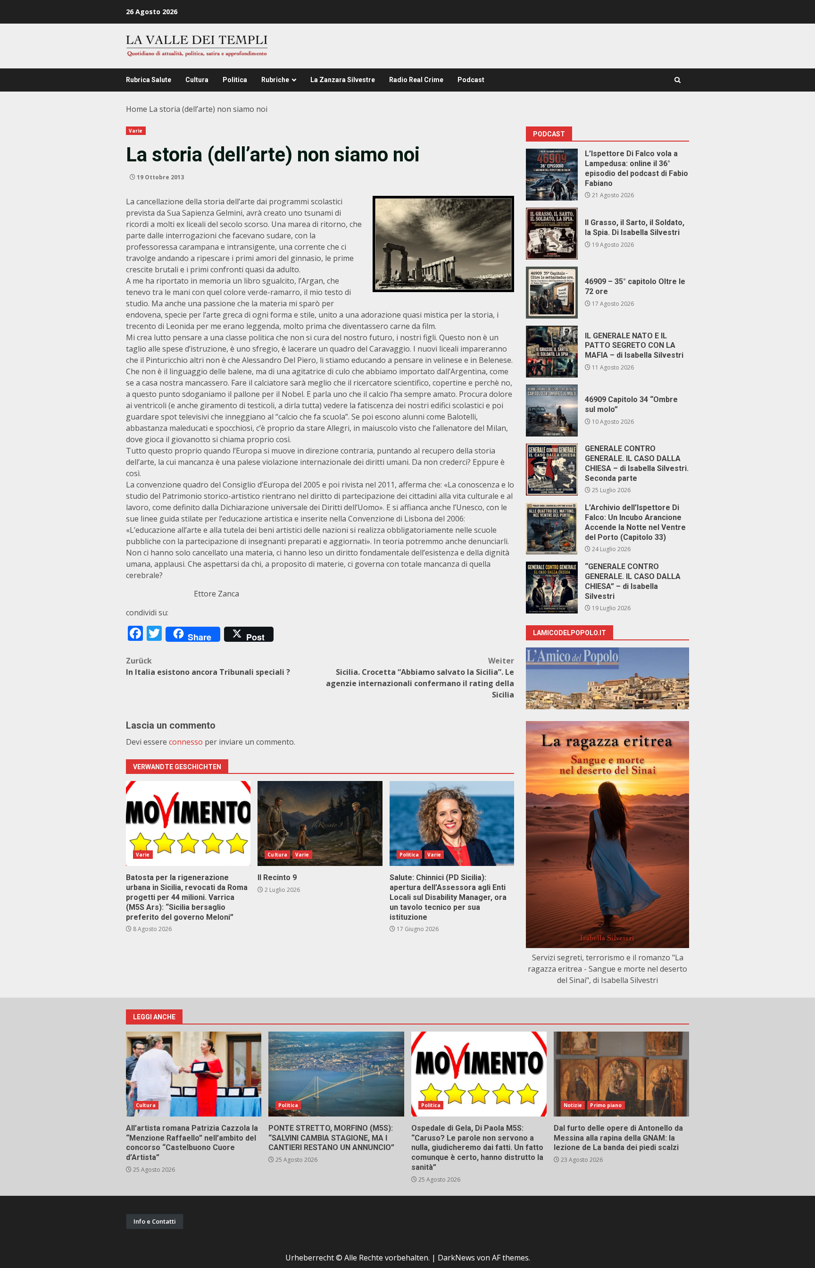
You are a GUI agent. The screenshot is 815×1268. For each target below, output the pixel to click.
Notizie (573, 1105)
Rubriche (275, 80)
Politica (235, 80)
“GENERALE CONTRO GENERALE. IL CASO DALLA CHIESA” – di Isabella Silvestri (552, 587)
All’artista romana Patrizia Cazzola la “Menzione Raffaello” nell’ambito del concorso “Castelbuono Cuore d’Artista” (193, 1074)
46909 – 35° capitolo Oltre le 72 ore (552, 293)
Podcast (470, 80)
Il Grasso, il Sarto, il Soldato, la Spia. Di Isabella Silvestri (552, 234)
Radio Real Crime (416, 80)
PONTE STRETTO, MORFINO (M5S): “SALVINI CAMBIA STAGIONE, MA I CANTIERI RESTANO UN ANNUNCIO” (336, 1074)
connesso (186, 742)
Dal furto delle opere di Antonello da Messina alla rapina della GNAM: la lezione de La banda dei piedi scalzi (621, 1074)
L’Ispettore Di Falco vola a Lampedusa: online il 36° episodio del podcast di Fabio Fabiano (552, 175)
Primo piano (606, 1105)
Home (136, 109)
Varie (136, 130)
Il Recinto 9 (320, 823)
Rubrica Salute (148, 80)
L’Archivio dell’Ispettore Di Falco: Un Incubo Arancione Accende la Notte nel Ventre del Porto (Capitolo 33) (552, 528)
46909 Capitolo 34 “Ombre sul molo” (552, 411)
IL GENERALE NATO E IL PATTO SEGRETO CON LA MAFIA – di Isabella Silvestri (552, 352)
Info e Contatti (154, 1221)
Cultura (196, 80)
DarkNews (456, 1257)
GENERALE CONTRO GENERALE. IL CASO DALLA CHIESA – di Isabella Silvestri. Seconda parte (552, 469)
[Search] (677, 80)
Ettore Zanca (216, 593)
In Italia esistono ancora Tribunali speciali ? (208, 666)
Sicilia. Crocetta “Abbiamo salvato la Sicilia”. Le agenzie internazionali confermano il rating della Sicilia (420, 677)
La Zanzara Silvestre (342, 80)
